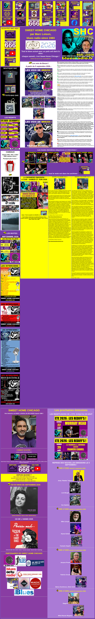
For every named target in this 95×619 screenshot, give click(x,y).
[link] (78, 76)
